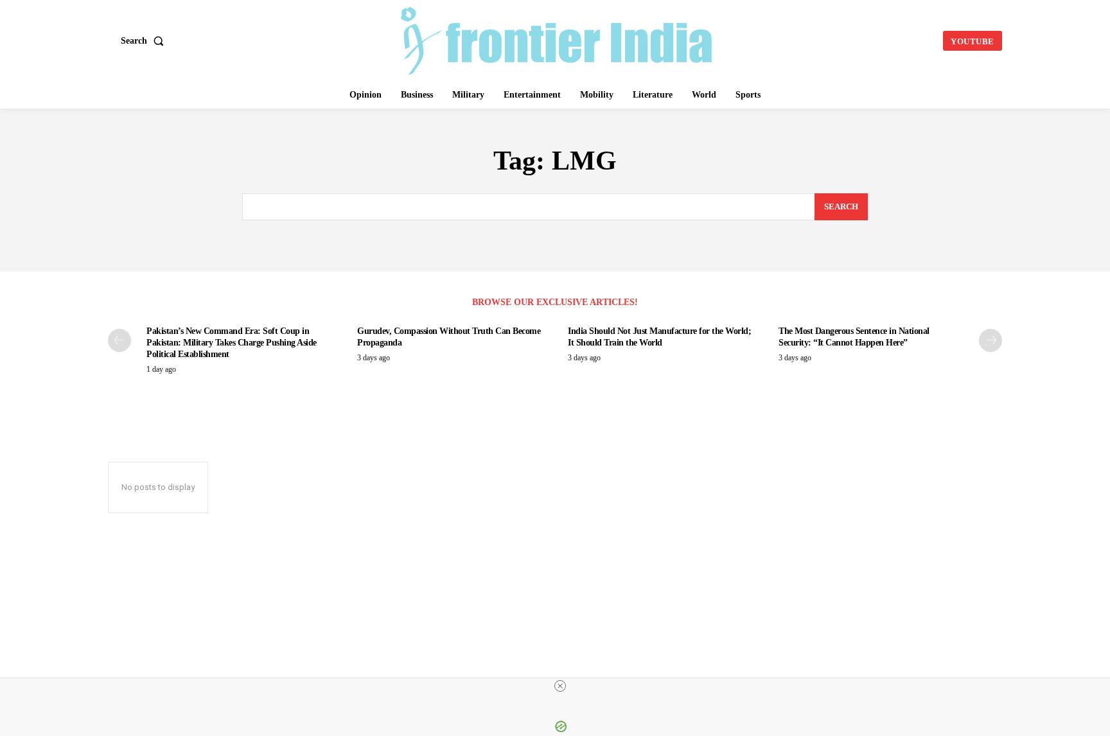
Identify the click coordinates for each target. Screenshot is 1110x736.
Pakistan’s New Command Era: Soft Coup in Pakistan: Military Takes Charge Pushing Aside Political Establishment (231, 342)
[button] (145, 41)
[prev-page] (119, 340)
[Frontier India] (556, 39)
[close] (560, 686)
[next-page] (990, 340)
